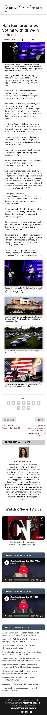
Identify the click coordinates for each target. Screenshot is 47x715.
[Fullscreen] (41, 580)
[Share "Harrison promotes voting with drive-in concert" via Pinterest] (28, 402)
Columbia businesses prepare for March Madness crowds (19, 689)
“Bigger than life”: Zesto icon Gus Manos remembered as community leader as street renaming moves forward (21, 659)
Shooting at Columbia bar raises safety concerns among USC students (19, 672)
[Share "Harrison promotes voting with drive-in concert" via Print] (28, 407)
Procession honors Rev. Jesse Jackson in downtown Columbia (19, 678)
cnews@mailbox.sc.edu (23, 708)
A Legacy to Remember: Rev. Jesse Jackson (20, 684)
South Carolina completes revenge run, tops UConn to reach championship (21, 653)
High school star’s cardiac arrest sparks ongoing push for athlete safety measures (21, 666)
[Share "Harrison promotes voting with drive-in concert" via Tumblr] (23, 402)
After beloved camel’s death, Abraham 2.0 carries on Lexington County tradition (20, 634)
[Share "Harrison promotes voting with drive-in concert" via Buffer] (38, 402)
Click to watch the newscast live (23, 542)
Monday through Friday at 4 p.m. (23, 544)
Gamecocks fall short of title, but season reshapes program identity (20, 640)
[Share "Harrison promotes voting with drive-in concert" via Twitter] (13, 402)
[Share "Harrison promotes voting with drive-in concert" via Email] (23, 407)
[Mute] (37, 580)
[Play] (5, 580)
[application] (23, 570)
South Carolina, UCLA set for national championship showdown (18, 646)
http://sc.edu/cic (31, 702)
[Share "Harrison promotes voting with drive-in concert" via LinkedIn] (33, 402)
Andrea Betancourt (13, 39)
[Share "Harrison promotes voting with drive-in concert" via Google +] (18, 402)
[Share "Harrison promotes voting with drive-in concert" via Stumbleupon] (18, 407)
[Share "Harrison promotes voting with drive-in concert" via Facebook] (8, 402)
